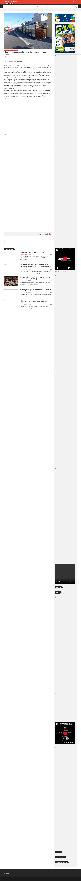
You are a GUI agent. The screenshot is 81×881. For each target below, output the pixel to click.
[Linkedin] (48, 234)
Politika (44, 6)
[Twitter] (76, 1)
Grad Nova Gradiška (28, 6)
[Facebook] (73, 1)
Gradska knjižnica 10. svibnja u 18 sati (32, 252)
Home (5, 9)
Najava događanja (52, 6)
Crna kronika (63, 6)
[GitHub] (74, 1)
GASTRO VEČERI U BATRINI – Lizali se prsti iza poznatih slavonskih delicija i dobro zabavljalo (35, 278)
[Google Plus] (46, 234)
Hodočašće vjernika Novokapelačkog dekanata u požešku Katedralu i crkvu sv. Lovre (35, 290)
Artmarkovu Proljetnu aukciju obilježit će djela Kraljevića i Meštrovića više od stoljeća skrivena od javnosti (35, 266)
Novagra (20, 57)
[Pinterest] (50, 234)
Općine (37, 6)
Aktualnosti (18, 6)
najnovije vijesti (8, 6)
